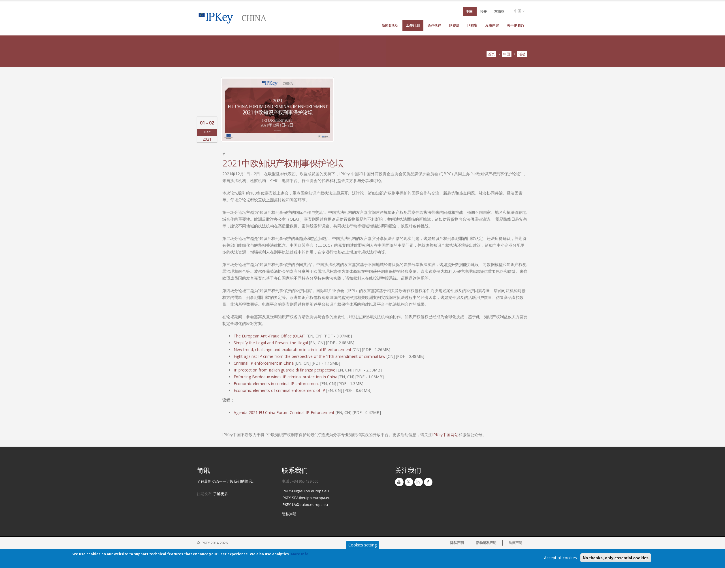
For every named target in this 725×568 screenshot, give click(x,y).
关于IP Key (515, 25)
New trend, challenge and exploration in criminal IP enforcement (292, 349)
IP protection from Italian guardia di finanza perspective (284, 370)
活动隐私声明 (486, 542)
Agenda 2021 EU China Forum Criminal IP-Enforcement (284, 412)
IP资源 (454, 25)
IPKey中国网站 (445, 434)
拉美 (483, 11)
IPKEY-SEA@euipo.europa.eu (306, 497)
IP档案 (472, 25)
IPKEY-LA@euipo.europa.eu (305, 504)
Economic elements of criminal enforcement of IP (279, 390)
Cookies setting (362, 545)
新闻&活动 (390, 25)
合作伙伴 (434, 25)
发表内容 (492, 25)
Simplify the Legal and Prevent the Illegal (271, 342)
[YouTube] (399, 482)
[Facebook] (428, 482)
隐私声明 (289, 514)
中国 (518, 11)
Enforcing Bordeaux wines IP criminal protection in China (285, 376)
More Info (299, 554)
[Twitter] (409, 482)
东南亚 (499, 11)
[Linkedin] (418, 482)
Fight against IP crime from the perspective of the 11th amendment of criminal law (309, 356)
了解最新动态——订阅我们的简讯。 (226, 481)
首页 (491, 54)
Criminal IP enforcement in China (264, 363)
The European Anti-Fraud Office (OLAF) (270, 336)
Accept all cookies (560, 557)
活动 (522, 54)
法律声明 (515, 542)
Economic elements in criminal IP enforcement (276, 383)
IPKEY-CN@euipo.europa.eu (305, 491)
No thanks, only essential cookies (616, 558)
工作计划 (413, 25)
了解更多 (220, 493)
